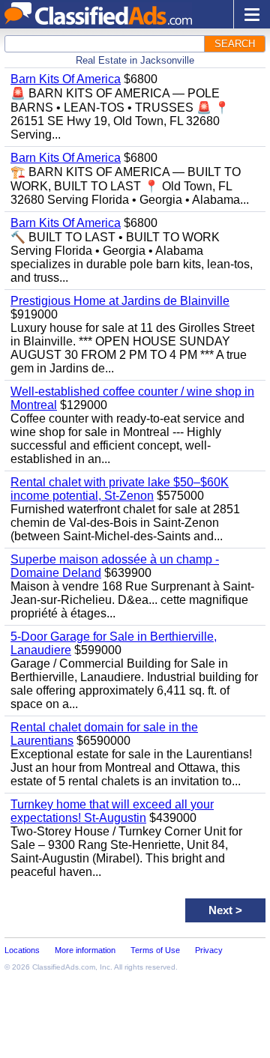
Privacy (209, 950)
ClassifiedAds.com (63, 967)
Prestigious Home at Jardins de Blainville (120, 300)
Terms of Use (155, 950)
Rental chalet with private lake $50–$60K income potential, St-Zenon (119, 489)
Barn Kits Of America (65, 79)
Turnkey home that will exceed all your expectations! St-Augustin (112, 811)
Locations (22, 950)
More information (85, 950)
